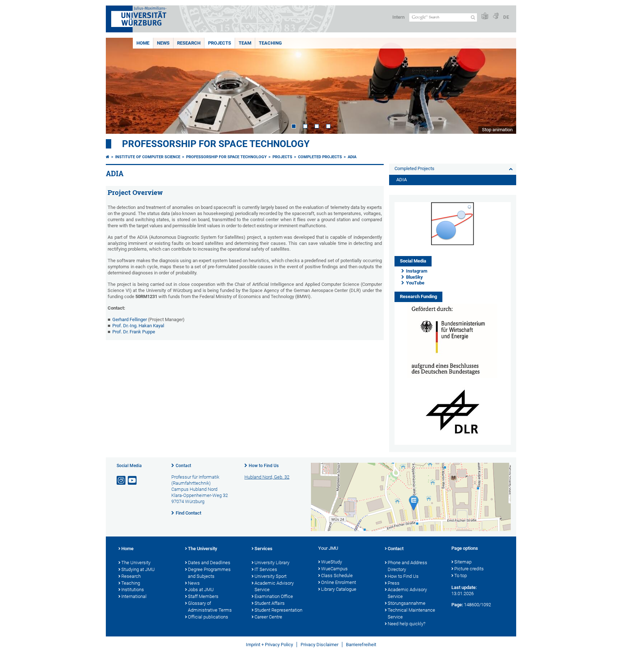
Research (188, 43)
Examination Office (273, 596)
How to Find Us (264, 465)
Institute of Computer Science (147, 157)
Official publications (208, 617)
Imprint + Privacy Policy (269, 644)
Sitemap (463, 562)
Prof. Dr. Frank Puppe (133, 331)
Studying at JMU (138, 569)
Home (142, 43)
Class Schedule (337, 575)
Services (263, 548)
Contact (183, 465)
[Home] (107, 157)
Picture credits (469, 568)
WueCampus (334, 568)
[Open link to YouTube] (133, 480)
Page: (457, 604)
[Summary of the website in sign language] (496, 16)
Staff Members (203, 596)
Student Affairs (269, 603)
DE (506, 17)
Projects (219, 43)
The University (135, 562)
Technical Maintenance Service (411, 613)
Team (245, 43)
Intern (398, 17)
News (163, 43)
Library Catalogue (338, 589)
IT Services (265, 569)
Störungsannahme (406, 603)
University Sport (270, 576)
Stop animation (497, 129)
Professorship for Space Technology (216, 143)
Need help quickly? (406, 623)
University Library (271, 562)
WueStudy (331, 562)
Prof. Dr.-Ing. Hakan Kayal (138, 325)
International (134, 596)
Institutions (132, 589)
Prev (118, 85)
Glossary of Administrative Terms (210, 607)
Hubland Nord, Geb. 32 (266, 477)
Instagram (416, 271)
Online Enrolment (338, 582)
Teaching (270, 43)
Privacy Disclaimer (319, 644)
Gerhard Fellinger (129, 319)
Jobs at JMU (201, 589)
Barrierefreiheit (361, 644)
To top (460, 575)
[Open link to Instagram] (122, 480)
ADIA (352, 157)
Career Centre (268, 617)
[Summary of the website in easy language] (485, 16)
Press (394, 583)
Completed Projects (320, 157)
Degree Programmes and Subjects (209, 573)
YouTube (415, 283)
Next (504, 85)
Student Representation (278, 610)
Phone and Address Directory (407, 566)
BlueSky (414, 277)
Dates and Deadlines (209, 562)
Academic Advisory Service (274, 586)
